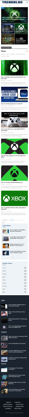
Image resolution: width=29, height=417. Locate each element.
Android (3, 54)
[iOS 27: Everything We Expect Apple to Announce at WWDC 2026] (4, 327)
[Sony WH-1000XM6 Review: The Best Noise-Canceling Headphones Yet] (4, 352)
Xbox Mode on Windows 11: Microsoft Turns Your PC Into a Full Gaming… (7, 31)
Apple (7, 54)
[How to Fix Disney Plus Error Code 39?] (14, 94)
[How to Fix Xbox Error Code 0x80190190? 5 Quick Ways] (14, 119)
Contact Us (17, 402)
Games (4, 280)
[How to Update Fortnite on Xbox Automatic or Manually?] (14, 198)
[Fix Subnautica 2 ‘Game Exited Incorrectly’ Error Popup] (4, 369)
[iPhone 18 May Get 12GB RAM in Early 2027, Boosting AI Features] (6, 231)
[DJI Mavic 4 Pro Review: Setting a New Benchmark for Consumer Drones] (4, 359)
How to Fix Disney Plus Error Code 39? (11, 103)
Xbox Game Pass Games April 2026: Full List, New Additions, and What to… (7, 42)
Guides (4, 270)
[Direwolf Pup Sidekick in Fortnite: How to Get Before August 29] (6, 253)
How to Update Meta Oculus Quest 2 (17, 343)
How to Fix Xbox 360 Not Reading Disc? (12, 182)
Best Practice (22, 54)
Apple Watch (12, 54)
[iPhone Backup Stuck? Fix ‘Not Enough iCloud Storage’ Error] (4, 320)
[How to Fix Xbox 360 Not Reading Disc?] (14, 173)
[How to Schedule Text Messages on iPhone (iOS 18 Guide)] (4, 306)
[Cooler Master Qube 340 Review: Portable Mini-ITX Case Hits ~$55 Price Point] (6, 238)
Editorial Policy (20, 406)
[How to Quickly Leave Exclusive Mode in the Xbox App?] (14, 67)
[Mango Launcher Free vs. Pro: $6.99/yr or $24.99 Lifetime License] (6, 246)
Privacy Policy (19, 404)
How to (4, 267)
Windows (5, 286)
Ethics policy (18, 408)
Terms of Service (7, 406)
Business (3, 56)
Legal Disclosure (7, 404)
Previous (5, 220)
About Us (8, 402)
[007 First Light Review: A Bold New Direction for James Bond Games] (4, 391)
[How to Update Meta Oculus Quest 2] (4, 345)
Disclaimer (8, 408)
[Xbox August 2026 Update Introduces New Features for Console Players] (14, 15)
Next (3, 222)
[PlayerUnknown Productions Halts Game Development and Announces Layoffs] (4, 377)
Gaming (4, 283)
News (4, 289)
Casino (8, 56)
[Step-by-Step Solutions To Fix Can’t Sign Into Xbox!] (14, 146)
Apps (17, 54)
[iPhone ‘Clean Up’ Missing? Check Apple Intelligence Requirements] (4, 313)
